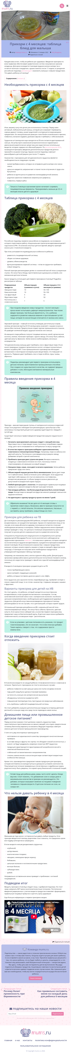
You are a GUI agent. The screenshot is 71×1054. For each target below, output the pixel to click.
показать (21, 78)
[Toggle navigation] (67, 5)
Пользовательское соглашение (35, 1045)
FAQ (53, 52)
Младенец (58, 52)
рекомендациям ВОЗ (53, 147)
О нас (17, 1040)
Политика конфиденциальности (51, 1040)
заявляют (28, 540)
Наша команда (35, 978)
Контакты (27, 1040)
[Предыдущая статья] (66, 42)
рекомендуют (27, 71)
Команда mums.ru (21, 52)
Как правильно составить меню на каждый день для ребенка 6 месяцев (52, 993)
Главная (8, 1040)
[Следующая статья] (68, 42)
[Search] (62, 5)
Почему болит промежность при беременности (14, 993)
